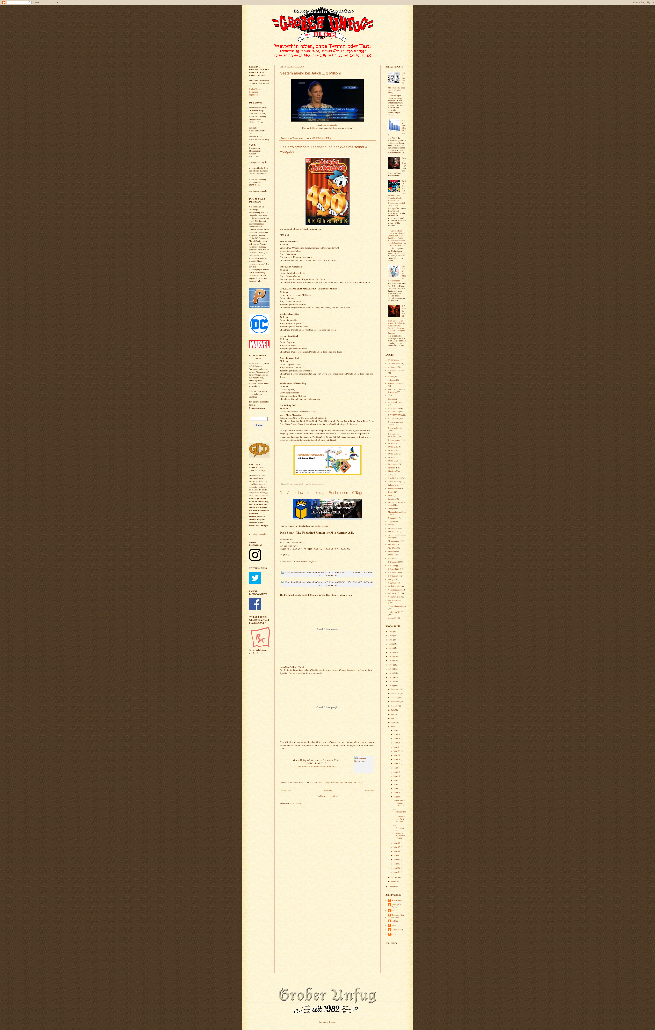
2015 (391, 664)
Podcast (391, 524)
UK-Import (392, 558)
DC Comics (393, 408)
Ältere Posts (369, 790)
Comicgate (332, 124)
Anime (391, 376)
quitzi (393, 934)
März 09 (397, 796)
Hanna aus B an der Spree (397, 916)
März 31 (397, 730)
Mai (393, 718)
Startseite (328, 790)
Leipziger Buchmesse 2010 (333, 782)
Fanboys (391, 467)
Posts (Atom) (295, 803)
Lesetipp (391, 498)
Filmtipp (391, 471)
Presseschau (393, 528)
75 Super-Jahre (394, 363)
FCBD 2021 (393, 460)
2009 (391, 886)
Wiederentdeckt (394, 589)
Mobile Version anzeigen (327, 796)
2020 (391, 644)
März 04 (397, 859)
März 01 (397, 871)
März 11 (397, 788)
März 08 (397, 842)
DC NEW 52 (393, 411)
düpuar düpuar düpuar (397, 606)
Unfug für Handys (259, 534)
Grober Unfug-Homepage (255, 90)
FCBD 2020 (393, 457)
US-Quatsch (393, 575)
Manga (391, 508)
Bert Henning (396, 900)
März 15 (397, 775)
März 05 (397, 855)
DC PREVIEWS (395, 415)
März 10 (397, 792)
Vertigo (391, 579)
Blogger (332, 1021)
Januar (394, 881)
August (394, 705)
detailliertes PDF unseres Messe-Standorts (316, 766)
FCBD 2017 (393, 446)
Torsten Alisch (397, 929)
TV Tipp (391, 555)
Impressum (253, 94)
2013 (391, 673)
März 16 (397, 771)
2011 (391, 681)
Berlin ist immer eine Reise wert (396, 390)
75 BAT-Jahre (393, 360)
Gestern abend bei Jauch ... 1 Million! (310, 73)
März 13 (397, 780)
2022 (391, 635)
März (393, 726)
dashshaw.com (353, 670)
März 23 (397, 751)
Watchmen (392, 582)
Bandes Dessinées (395, 383)
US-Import (348, 782)
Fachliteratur (393, 464)
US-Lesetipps (393, 568)
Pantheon (293, 673)
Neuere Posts (286, 790)
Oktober (394, 697)
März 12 (397, 784)
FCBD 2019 (393, 453)
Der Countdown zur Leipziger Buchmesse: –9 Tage (321, 493)
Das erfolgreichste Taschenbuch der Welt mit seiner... (399, 815)
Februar (394, 877)
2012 (391, 677)
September (395, 701)
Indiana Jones (393, 485)
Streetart (391, 551)
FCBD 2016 (393, 443)
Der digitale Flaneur (396, 905)
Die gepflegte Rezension (393, 435)
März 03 (397, 863)
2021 (391, 639)
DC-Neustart (393, 418)
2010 (391, 685)
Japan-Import (393, 488)
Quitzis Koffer (321, 525)
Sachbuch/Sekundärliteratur (397, 536)
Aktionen (392, 367)
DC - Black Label (395, 402)
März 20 (397, 755)
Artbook (391, 379)
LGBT (390, 495)
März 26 (397, 738)
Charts (390, 395)
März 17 (397, 767)
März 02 (397, 867)
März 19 (397, 759)
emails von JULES (395, 612)
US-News (392, 572)
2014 (391, 668)
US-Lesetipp (358, 782)
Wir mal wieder (394, 593)
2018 (391, 652)
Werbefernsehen (394, 586)
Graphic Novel (317, 782)
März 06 (397, 851)
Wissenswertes (394, 596)
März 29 (397, 734)
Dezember (395, 689)
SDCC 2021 (393, 531)
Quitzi (313, 561)
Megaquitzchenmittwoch (397, 513)
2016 (391, 660)
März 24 (397, 746)
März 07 (397, 847)
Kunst (390, 491)
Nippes (391, 521)
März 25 (397, 742)
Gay (389, 474)
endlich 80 (392, 617)
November (395, 693)
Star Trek (391, 544)
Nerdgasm (392, 517)
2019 (391, 648)
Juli (392, 709)
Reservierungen (362, 742)
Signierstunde (393, 541)
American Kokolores (396, 370)
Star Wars (392, 548)
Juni (393, 714)
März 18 (397, 763)
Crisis (390, 398)
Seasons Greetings (404, 161)
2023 (391, 631)
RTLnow (314, 127)
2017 (391, 656)
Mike (393, 925)
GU (393, 910)
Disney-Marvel (394, 439)
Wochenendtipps (394, 600)
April (393, 722)
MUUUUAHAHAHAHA (321, 138)
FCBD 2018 (393, 450)
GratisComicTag (394, 481)
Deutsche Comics (318, 484)
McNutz (394, 921)
